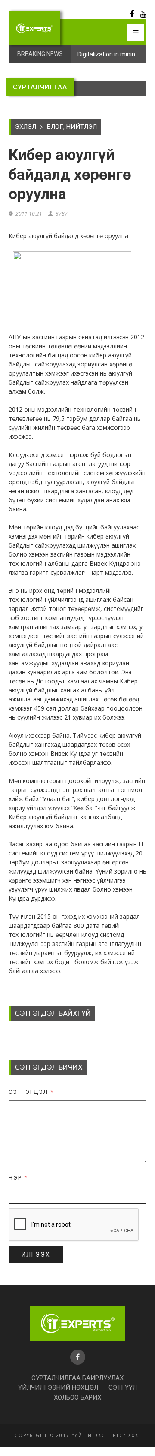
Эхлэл (25, 127)
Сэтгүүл (122, 1387)
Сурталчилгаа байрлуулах (77, 1378)
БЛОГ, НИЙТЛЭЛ (72, 127)
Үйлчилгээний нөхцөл (58, 1387)
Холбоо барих (77, 1397)
